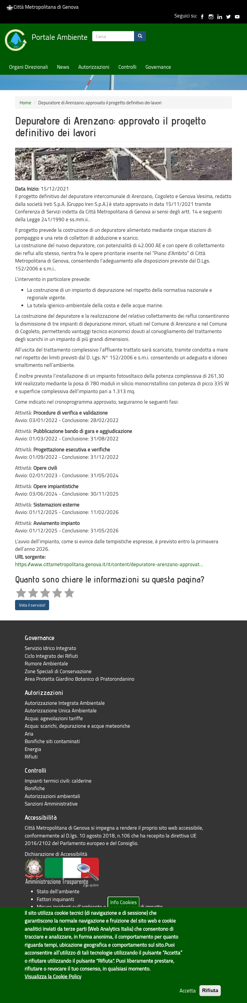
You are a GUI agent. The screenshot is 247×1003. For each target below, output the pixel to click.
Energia (33, 749)
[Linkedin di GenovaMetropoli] (220, 15)
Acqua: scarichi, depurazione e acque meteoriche (77, 725)
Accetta (188, 990)
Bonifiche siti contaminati (52, 741)
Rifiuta (210, 990)
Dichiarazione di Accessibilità (56, 853)
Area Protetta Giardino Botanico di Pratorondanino (79, 678)
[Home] (18, 41)
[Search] (140, 36)
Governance (158, 66)
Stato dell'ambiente (58, 891)
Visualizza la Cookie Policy (53, 976)
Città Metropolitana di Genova (46, 6)
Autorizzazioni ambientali (52, 796)
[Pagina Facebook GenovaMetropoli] (202, 15)
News (63, 66)
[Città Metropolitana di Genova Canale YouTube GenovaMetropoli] (237, 15)
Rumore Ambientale (46, 663)
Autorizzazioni (93, 66)
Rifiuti (31, 756)
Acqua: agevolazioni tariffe (54, 718)
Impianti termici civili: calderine (58, 780)
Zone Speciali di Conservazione (58, 671)
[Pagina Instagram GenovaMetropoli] (211, 15)
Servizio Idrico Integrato (50, 648)
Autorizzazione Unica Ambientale (61, 710)
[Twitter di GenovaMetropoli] (228, 15)
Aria (29, 733)
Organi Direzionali (28, 66)
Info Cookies (123, 901)
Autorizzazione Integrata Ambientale (65, 702)
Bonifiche (35, 788)
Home (25, 102)
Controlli (127, 66)
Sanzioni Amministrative (51, 803)
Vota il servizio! (32, 605)
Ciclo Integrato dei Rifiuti (51, 655)
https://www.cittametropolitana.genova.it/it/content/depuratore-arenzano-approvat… (109, 564)
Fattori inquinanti (55, 899)
